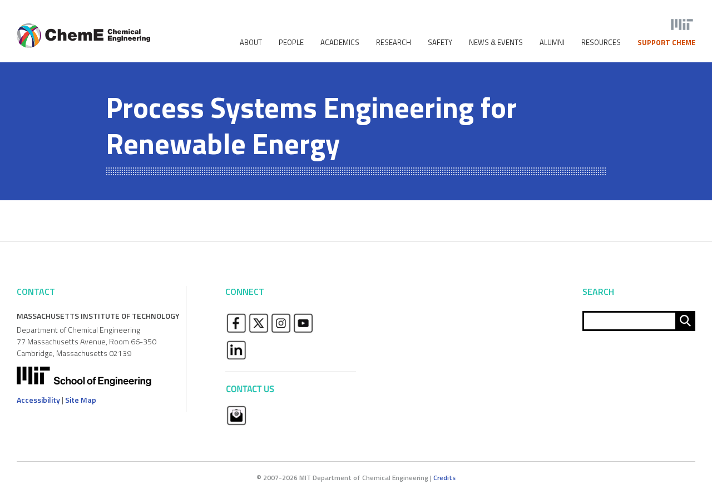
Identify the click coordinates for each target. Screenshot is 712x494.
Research (393, 42)
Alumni (552, 42)
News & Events (496, 42)
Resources (601, 42)
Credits (444, 477)
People (291, 42)
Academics (339, 42)
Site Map (80, 400)
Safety (440, 42)
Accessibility (38, 400)
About (251, 42)
